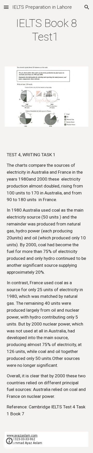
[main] (46, 30)
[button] (6, 7)
